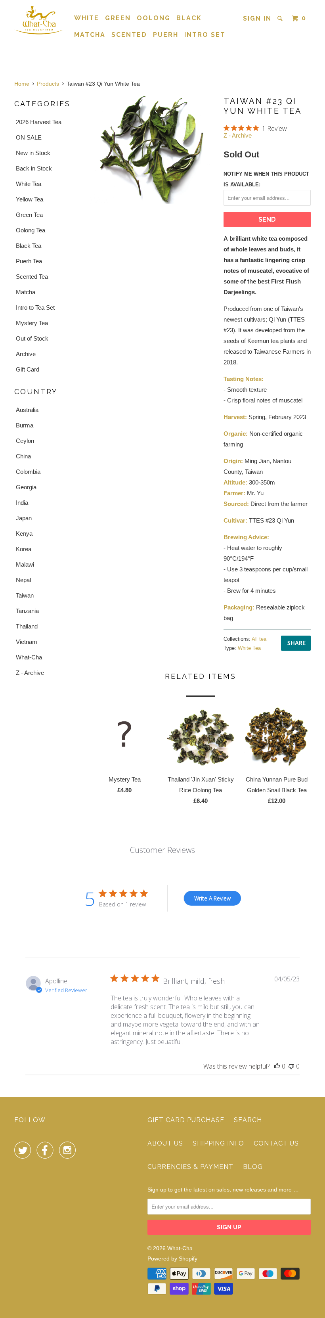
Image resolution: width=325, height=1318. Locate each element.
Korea (23, 549)
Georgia (26, 487)
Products (48, 83)
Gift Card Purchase (185, 1120)
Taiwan (25, 595)
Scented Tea (32, 276)
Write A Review (212, 898)
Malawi (25, 564)
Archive (26, 354)
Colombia (28, 471)
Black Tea (28, 245)
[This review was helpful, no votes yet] (277, 1066)
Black (189, 18)
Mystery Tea (32, 323)
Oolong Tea (30, 230)
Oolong (153, 18)
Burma (24, 425)
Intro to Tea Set (35, 307)
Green (118, 18)
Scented (129, 34)
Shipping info (218, 1143)
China (23, 456)
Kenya (24, 533)
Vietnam (26, 641)
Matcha (89, 34)
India (22, 502)
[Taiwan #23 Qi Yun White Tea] (153, 149)
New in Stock (33, 152)
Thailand (27, 626)
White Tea (28, 183)
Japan (24, 518)
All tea (259, 639)
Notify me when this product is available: (266, 179)
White (86, 18)
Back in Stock (34, 168)
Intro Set (205, 34)
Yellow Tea (29, 199)
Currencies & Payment (190, 1166)
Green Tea (29, 214)
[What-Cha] (38, 20)
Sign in (257, 18)
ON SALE (29, 137)
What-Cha (29, 657)
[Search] (281, 18)
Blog (253, 1166)
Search (248, 1120)
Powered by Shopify (172, 1258)
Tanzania (27, 610)
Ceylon (25, 440)
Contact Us (276, 1143)
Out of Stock (32, 338)
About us (165, 1143)
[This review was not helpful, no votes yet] (291, 1066)
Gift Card (27, 369)
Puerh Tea (29, 261)
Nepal (23, 580)
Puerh (165, 34)
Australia (27, 409)
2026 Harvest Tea (38, 122)
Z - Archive (30, 672)
